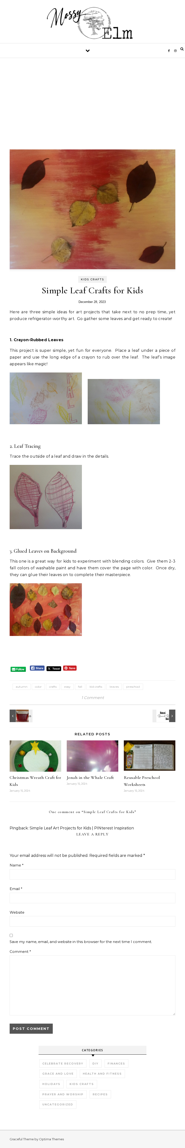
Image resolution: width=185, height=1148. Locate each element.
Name (17, 865)
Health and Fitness (102, 1073)
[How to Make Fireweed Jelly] (20, 716)
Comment (20, 951)
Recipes (100, 1094)
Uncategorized (57, 1104)
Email (16, 888)
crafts (53, 686)
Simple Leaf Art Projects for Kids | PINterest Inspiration (82, 828)
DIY (95, 1063)
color (38, 686)
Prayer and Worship (63, 1094)
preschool (133, 686)
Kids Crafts (92, 279)
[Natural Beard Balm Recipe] (164, 716)
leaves (114, 686)
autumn (21, 686)
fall (80, 686)
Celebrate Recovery (62, 1063)
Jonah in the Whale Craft (90, 777)
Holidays (51, 1084)
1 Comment (92, 697)
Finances (116, 1063)
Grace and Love (58, 1073)
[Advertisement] (92, 113)
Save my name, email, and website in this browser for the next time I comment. (81, 941)
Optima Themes (51, 1139)
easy (67, 686)
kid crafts (96, 686)
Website (17, 912)
